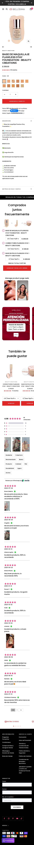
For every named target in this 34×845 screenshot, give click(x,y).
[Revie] (26, 480)
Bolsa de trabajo (7, 756)
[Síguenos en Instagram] (9, 818)
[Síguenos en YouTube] (17, 818)
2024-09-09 (8, 657)
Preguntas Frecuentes (5, 738)
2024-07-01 (8, 694)
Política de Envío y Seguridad (24, 752)
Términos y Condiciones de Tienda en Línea (24, 745)
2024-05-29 (8, 520)
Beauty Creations (8, 50)
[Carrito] (31, 9)
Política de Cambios (25, 756)
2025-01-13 (8, 586)
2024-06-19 (8, 676)
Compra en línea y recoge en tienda (7, 746)
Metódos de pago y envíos (11, 189)
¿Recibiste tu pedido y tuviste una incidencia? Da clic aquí (25, 769)
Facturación (22, 737)
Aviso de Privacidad (25, 740)
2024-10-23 (8, 605)
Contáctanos (6, 742)
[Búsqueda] (7, 9)
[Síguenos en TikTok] (21, 818)
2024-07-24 (8, 488)
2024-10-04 (8, 623)
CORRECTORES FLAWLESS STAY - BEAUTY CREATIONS (11, 385)
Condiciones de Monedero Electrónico (24, 761)
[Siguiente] (31, 47)
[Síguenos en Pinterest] (13, 818)
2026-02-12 (8, 549)
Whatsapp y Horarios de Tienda (8, 752)
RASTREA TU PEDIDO (13, 721)
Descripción (6, 121)
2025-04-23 (8, 567)
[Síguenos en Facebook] (4, 818)
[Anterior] (3, 47)
